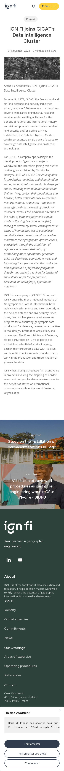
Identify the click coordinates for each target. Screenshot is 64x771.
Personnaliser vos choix (32, 753)
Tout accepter (32, 744)
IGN (6, 299)
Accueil (8, 86)
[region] (32, 739)
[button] (49, 6)
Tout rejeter (32, 763)
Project (30, 19)
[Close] (60, 710)
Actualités (22, 86)
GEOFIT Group (41, 295)
